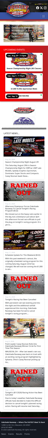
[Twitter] (41, 8)
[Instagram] (45, 8)
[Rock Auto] (24, 121)
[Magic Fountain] (24, 110)
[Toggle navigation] (43, 16)
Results (19, 434)
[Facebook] (37, 8)
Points (27, 434)
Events (11, 434)
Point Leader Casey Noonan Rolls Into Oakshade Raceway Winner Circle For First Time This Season (22, 29)
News (3, 434)
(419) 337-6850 (6, 427)
